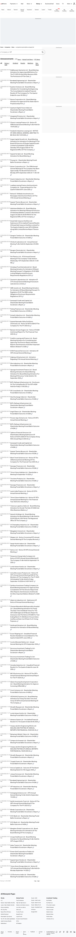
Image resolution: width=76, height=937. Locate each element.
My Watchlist (71, 10)
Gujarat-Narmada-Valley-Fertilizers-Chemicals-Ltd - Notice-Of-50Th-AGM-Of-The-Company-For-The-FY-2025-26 (25, 324)
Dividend (15, 63)
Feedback (32, 931)
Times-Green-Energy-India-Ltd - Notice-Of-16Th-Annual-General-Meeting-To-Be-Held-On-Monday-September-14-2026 (25, 868)
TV (63, 3)
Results (22, 63)
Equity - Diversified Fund (36, 907)
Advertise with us (50, 918)
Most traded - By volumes (6, 916)
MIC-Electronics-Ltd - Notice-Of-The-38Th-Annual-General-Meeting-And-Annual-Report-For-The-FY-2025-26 (24, 676)
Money (38, 3)
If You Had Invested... (51, 905)
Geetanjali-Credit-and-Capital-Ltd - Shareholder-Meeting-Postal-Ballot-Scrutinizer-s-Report (21, 303)
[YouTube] (71, 933)
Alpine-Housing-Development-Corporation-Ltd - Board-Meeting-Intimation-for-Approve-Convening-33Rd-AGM (24, 684)
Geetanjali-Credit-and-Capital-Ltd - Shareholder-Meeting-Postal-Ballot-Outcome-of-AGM (25, 445)
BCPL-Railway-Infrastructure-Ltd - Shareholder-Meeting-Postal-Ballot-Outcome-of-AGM (25, 426)
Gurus (57, 3)
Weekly (8, 902)
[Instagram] (67, 933)
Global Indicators (50, 907)
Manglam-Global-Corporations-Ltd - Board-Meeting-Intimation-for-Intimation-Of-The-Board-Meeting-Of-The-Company (24, 831)
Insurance (29, 9)
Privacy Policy (17, 932)
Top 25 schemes (20, 900)
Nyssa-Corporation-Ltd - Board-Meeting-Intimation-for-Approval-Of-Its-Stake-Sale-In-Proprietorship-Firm (24, 102)
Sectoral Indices (49, 914)
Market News (3, 923)
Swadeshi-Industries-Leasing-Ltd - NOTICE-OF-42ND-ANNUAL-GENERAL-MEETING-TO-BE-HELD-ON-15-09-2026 (24, 133)
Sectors (16, 9)
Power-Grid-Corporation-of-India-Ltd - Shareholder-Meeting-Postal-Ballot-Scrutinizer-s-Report (22, 854)
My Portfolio (64, 10)
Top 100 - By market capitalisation (8, 918)
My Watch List (49, 902)
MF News (33, 909)
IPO (1, 909)
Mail (22, 3)
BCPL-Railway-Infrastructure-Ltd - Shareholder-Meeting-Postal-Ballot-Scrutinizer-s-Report (21, 405)
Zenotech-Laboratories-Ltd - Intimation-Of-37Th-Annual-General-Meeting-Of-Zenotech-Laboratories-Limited (24, 282)
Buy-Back (37, 64)
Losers (43, 9)
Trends (49, 9)
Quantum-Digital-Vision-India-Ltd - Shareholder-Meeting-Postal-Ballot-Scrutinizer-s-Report (21, 110)
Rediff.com (52, 931)
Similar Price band (4, 914)
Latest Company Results (6, 921)
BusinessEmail (49, 3)
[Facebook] (64, 933)
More (68, 3)
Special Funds (19, 914)
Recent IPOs (3, 912)
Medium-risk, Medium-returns (22, 905)
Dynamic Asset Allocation (21, 918)
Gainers (37, 9)
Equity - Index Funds (35, 900)
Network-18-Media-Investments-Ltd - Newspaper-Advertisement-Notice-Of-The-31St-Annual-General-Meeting (24, 196)
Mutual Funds (22, 10)
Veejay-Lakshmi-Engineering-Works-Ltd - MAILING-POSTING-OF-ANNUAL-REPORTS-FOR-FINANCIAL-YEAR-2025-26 (24, 749)
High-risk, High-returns (21, 902)
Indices (9, 9)
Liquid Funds (19, 916)
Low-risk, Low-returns (21, 907)
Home (5, 3)
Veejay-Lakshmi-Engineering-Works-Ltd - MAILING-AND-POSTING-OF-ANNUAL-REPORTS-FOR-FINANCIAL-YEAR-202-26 (23, 728)
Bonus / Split (7, 64)
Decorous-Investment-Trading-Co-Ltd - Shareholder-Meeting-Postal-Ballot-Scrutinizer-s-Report (22, 650)
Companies (7, 47)
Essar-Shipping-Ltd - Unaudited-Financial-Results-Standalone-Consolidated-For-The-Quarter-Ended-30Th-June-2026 (24, 636)
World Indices (49, 916)
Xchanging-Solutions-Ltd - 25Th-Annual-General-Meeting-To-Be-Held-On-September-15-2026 (24, 795)
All (1, 63)
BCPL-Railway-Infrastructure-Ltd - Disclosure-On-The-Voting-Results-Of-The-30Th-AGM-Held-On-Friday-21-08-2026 (25, 384)
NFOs (17, 921)
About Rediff (2, 932)
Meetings (30, 63)
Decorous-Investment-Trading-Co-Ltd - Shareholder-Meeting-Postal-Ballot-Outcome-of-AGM (25, 659)
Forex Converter (49, 909)
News (28, 3)
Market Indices (49, 912)
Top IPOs (5, 909)
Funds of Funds (19, 912)
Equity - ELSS (34, 898)
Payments (13, 3)
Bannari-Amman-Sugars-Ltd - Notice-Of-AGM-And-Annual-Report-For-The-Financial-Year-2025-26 (25, 332)
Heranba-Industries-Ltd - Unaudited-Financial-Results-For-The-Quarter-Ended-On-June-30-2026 (25, 667)
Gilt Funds (18, 909)
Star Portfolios (56, 10)
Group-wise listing (5, 907)
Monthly (13, 902)
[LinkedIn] (74, 933)
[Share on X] (60, 933)
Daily (6, 902)
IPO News (9, 912)
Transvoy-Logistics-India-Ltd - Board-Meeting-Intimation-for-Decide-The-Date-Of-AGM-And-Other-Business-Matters (25, 508)
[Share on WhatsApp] (56, 933)
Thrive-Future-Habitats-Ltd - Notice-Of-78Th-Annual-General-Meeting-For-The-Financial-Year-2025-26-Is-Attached (24, 500)
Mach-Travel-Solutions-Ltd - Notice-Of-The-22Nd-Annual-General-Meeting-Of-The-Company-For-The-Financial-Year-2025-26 (24, 460)
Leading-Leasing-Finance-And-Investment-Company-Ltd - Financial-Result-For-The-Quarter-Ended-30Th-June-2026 (24, 187)
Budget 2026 (34, 911)
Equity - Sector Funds (36, 902)
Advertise (10, 931)
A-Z (1, 900)
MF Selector (18, 923)
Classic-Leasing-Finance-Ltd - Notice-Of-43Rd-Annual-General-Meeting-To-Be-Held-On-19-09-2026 (25, 125)
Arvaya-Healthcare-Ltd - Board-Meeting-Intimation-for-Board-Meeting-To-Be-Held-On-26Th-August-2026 (24, 839)
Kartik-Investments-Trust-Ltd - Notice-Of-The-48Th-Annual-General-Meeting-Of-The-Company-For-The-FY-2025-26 (25, 803)
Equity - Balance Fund (36, 905)
